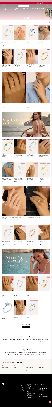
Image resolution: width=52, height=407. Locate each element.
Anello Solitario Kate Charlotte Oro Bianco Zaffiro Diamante (6, 292)
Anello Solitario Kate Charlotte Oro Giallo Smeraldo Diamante (31, 292)
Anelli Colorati (46, 341)
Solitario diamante (22, 354)
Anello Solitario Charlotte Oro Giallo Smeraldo (6, 155)
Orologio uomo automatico (32, 352)
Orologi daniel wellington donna (11, 352)
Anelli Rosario (46, 339)
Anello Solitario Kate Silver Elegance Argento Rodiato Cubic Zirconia (6, 65)
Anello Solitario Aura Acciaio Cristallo (6, 316)
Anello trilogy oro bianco (40, 354)
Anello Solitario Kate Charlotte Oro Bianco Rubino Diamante (43, 155)
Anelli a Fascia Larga (7, 341)
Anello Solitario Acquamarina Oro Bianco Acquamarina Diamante (18, 155)
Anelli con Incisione (39, 339)
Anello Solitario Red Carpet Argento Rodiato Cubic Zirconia (19, 316)
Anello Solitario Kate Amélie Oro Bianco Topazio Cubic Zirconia (31, 41)
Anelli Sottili (21, 341)
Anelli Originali (39, 341)
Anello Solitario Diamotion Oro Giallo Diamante (31, 65)
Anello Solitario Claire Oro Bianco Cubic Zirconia (30, 155)
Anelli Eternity (19, 339)
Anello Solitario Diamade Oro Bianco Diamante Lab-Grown (18, 292)
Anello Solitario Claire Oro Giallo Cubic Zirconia (43, 65)
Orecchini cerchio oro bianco (13, 354)
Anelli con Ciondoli (12, 339)
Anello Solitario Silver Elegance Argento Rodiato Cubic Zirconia (7, 41)
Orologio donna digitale (43, 352)
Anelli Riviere (5, 339)
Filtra (48, 22)
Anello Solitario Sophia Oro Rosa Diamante (31, 242)
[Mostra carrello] (49, 5)
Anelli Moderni (33, 341)
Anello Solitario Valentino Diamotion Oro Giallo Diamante (7, 179)
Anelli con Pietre (15, 341)
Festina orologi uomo (30, 354)
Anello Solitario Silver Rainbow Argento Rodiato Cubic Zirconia (43, 242)
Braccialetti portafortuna (22, 352)
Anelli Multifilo (25, 339)
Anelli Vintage (27, 341)
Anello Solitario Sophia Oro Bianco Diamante (18, 41)
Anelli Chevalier (32, 339)
